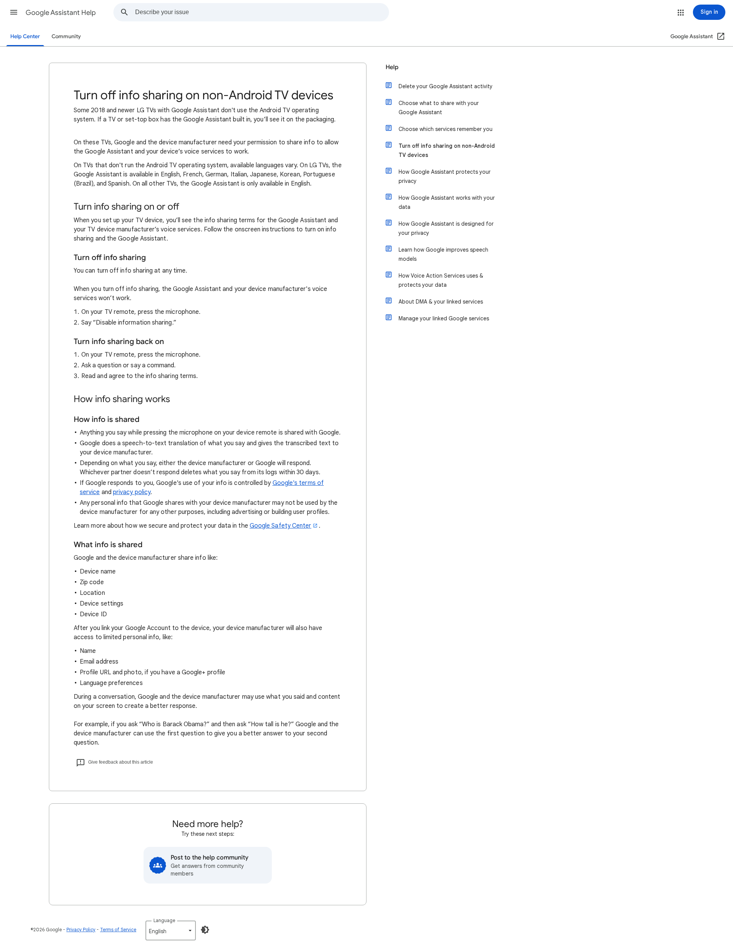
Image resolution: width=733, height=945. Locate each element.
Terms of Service (118, 929)
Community (66, 36)
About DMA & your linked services (441, 301)
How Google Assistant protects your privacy (445, 176)
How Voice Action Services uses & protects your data (441, 280)
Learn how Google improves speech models (443, 254)
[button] (14, 12)
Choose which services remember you (445, 129)
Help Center (25, 36)
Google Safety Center (281, 526)
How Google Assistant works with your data (447, 202)
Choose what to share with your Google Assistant (439, 108)
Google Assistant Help (61, 12)
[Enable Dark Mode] (205, 930)
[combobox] (262, 12)
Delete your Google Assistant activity (445, 86)
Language (164, 920)
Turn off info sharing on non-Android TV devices (447, 150)
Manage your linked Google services (444, 318)
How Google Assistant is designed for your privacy (446, 228)
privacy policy (131, 492)
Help (392, 67)
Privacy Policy (80, 929)
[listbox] (170, 930)
